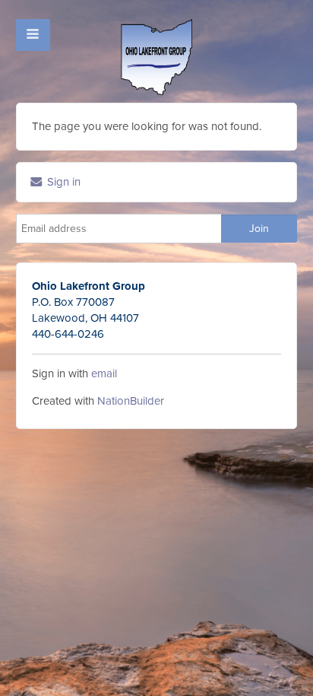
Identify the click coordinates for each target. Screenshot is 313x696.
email (104, 373)
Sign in (62, 182)
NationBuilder (130, 401)
